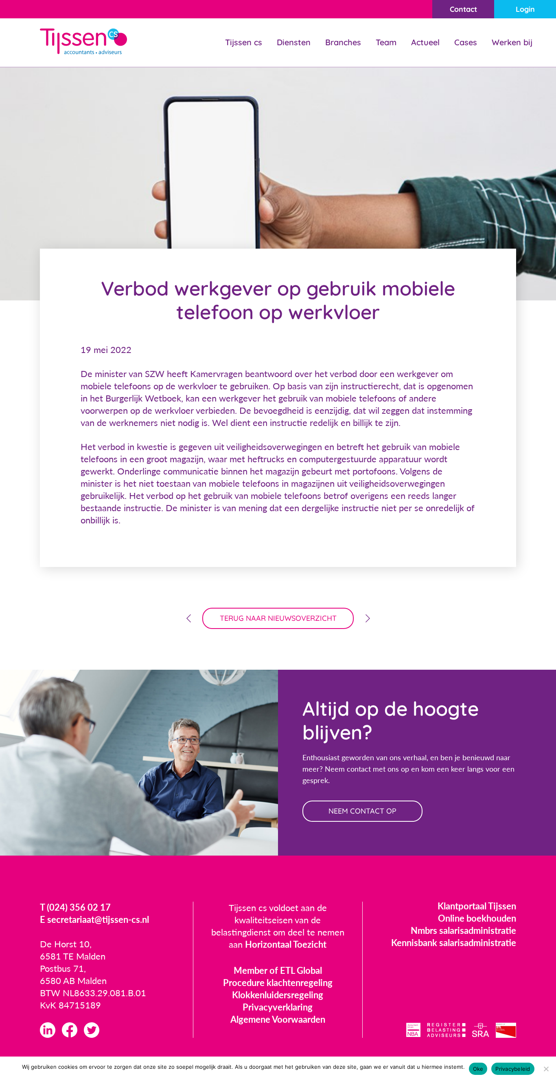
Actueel (425, 42)
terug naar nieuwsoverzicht (278, 618)
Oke (478, 1069)
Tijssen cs (243, 42)
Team (386, 42)
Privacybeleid (512, 1069)
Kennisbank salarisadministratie (453, 942)
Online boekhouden (477, 918)
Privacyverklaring (278, 1007)
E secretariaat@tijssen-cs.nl (94, 919)
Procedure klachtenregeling (278, 982)
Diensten (294, 42)
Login (525, 9)
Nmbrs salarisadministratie (463, 930)
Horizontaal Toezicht (285, 944)
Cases (465, 42)
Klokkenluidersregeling (277, 994)
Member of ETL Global (278, 970)
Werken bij (512, 42)
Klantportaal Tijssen (477, 905)
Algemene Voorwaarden (277, 1019)
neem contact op (362, 811)
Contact (463, 9)
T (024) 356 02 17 (75, 907)
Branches (343, 42)
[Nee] (546, 1069)
